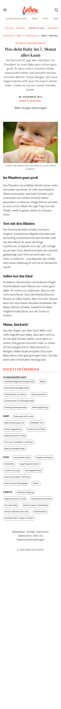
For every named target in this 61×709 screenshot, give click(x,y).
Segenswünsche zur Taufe (15, 498)
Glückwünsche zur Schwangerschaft (19, 401)
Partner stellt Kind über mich (16, 511)
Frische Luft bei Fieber (36, 429)
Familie (7, 492)
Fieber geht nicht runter (23, 416)
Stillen (9, 28)
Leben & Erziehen (30, 10)
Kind (45, 18)
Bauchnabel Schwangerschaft (16, 388)
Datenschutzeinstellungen (30, 539)
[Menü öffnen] (5, 10)
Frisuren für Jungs (12, 470)
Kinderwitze (9, 464)
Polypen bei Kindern (44, 457)
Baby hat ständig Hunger (15, 448)
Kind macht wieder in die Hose (17, 477)
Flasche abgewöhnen (13, 429)
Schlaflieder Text (36, 423)
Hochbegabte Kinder (33, 470)
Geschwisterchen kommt (41, 498)
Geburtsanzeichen (38, 394)
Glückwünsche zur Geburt (15, 394)
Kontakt (31, 531)
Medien (36, 483)
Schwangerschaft (16, 18)
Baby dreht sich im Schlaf (15, 435)
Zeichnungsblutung (40, 407)
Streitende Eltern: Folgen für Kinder (19, 518)
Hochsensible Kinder (22, 457)
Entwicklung (36, 28)
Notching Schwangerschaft (15, 407)
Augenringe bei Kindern (29, 464)
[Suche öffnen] (56, 9)
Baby (35, 18)
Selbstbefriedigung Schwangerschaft (19, 381)
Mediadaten (18, 531)
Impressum (42, 531)
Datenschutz (24, 535)
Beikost (21, 28)
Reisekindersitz (40, 511)
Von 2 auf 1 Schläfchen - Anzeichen (19, 442)
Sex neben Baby (11, 505)
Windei (43, 381)
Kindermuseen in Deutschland (35, 505)
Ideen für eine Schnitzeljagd (16, 483)
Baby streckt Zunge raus (14, 423)
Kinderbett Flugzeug (25, 492)
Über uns (38, 535)
